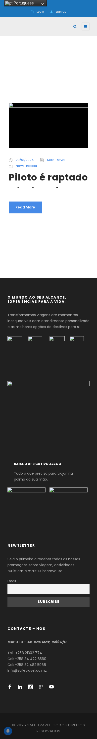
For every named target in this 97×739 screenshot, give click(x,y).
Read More (25, 207)
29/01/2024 (25, 159)
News (20, 165)
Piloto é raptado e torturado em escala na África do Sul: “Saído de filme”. (48, 179)
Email (11, 581)
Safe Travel (56, 159)
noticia (31, 165)
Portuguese (23, 3)
